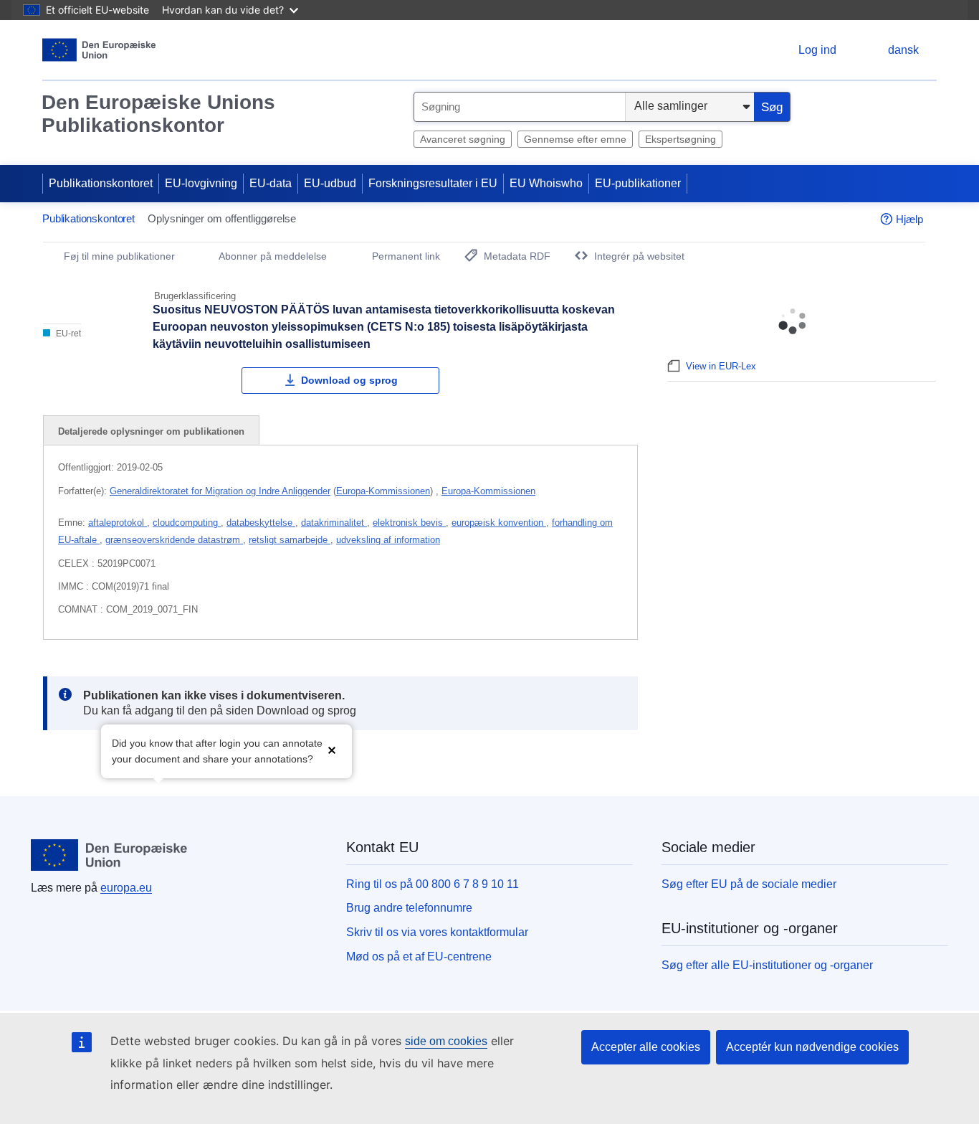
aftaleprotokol (117, 522)
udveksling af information (388, 539)
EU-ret (67, 334)
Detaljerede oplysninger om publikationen (151, 431)
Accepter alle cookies (645, 1047)
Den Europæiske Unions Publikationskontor (158, 113)
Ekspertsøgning (680, 139)
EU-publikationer (638, 183)
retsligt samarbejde (289, 539)
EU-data (270, 183)
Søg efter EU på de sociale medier (749, 884)
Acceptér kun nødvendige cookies (812, 1047)
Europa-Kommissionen (383, 491)
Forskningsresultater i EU (432, 183)
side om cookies (446, 1041)
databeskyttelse (260, 522)
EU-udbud (330, 183)
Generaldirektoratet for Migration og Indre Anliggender (220, 491)
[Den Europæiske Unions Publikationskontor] (99, 50)
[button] (332, 750)
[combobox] (519, 107)
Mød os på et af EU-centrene (419, 956)
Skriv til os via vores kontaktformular (437, 932)
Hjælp (909, 219)
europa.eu (126, 888)
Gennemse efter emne (575, 139)
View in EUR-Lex (721, 366)
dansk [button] (903, 50)
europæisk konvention (499, 522)
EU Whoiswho (546, 183)
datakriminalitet (334, 522)
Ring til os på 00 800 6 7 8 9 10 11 (432, 884)
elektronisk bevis (409, 522)
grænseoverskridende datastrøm (174, 539)
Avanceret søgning (462, 139)
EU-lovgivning (201, 183)
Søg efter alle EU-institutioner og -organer (767, 965)
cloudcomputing (187, 522)
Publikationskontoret (101, 183)
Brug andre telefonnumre (409, 908)
